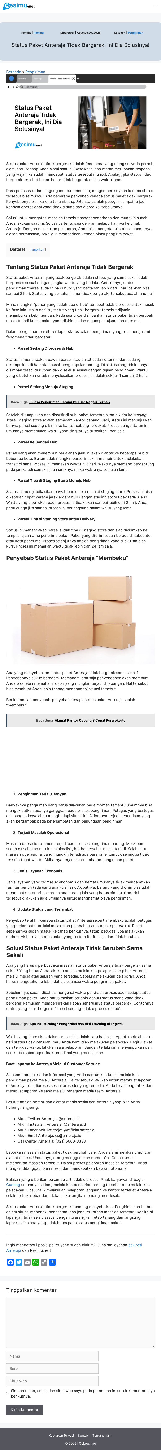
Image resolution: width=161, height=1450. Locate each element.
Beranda (13, 72)
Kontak (83, 1435)
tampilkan (37, 249)
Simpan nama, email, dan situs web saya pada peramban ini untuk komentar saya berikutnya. (83, 1393)
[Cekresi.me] (18, 6)
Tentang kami (102, 1435)
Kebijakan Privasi (61, 1435)
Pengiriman (135, 32)
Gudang (13, 1185)
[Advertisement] (80, 760)
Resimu (39, 32)
